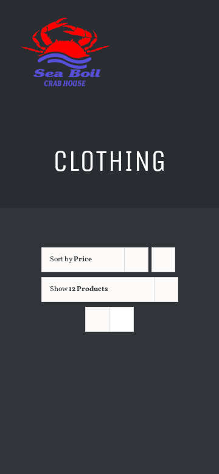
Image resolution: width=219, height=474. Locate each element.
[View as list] (121, 319)
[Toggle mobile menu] (196, 36)
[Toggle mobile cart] (174, 36)
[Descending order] (163, 259)
